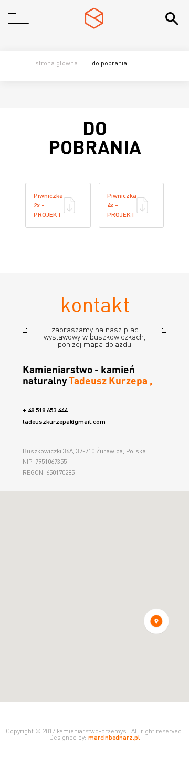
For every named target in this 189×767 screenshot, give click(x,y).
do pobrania (109, 63)
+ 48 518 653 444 (45, 410)
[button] (156, 621)
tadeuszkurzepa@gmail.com (64, 422)
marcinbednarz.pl (114, 737)
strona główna (56, 63)
